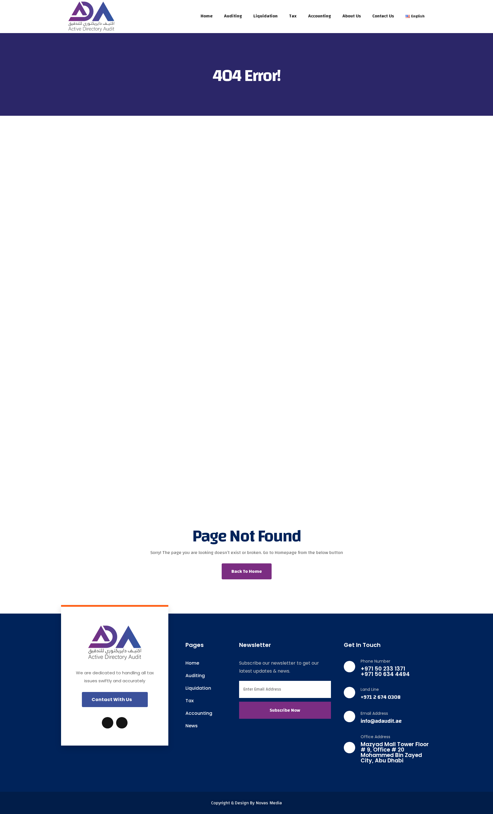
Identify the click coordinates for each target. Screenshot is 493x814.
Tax (293, 16)
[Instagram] (122, 722)
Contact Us (383, 16)
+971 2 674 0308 (381, 697)
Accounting (319, 16)
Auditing (233, 16)
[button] (115, 699)
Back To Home (246, 571)
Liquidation (265, 16)
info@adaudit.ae (381, 721)
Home (207, 16)
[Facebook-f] (107, 722)
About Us (351, 16)
